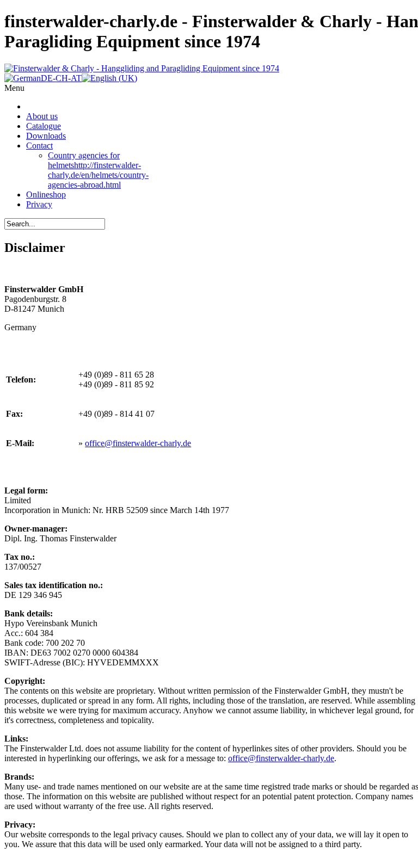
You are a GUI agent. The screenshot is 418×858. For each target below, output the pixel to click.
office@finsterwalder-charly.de (138, 443)
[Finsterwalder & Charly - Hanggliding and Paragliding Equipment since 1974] (141, 68)
